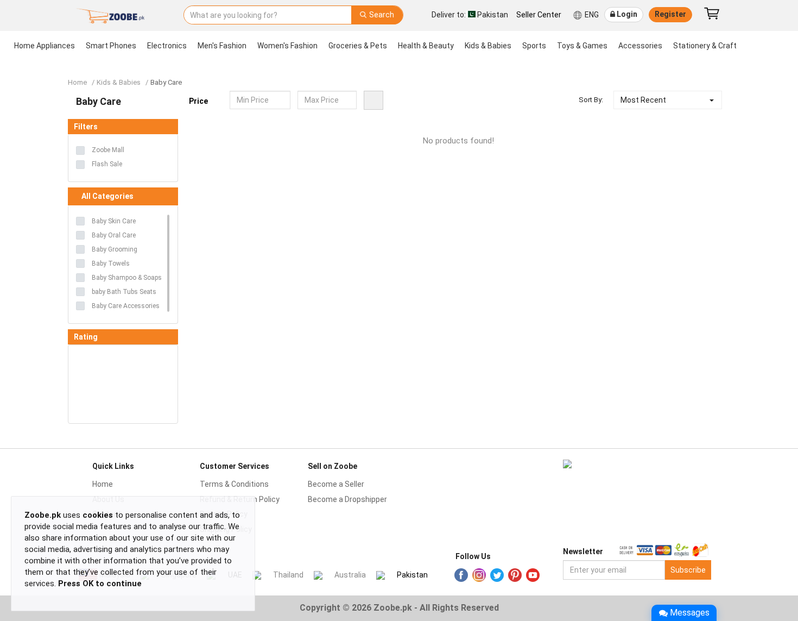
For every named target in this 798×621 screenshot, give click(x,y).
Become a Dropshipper (347, 499)
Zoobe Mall (108, 150)
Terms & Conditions (234, 484)
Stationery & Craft (705, 45)
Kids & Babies (488, 45)
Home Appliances (44, 45)
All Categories (107, 196)
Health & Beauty (426, 45)
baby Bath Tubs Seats (124, 292)
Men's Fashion (222, 45)
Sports (534, 45)
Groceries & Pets (357, 45)
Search (381, 14)
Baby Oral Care (114, 235)
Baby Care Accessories (126, 306)
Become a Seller (336, 484)
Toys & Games (582, 45)
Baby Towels (111, 263)
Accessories (640, 45)
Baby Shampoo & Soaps (127, 277)
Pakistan (412, 574)
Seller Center (538, 14)
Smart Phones (111, 45)
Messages (690, 612)
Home (77, 82)
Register (670, 14)
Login (626, 14)
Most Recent (643, 100)
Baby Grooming (114, 249)
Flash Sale (107, 164)
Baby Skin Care (114, 221)
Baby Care (166, 82)
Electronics (167, 45)
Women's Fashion (287, 45)
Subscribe (688, 570)
